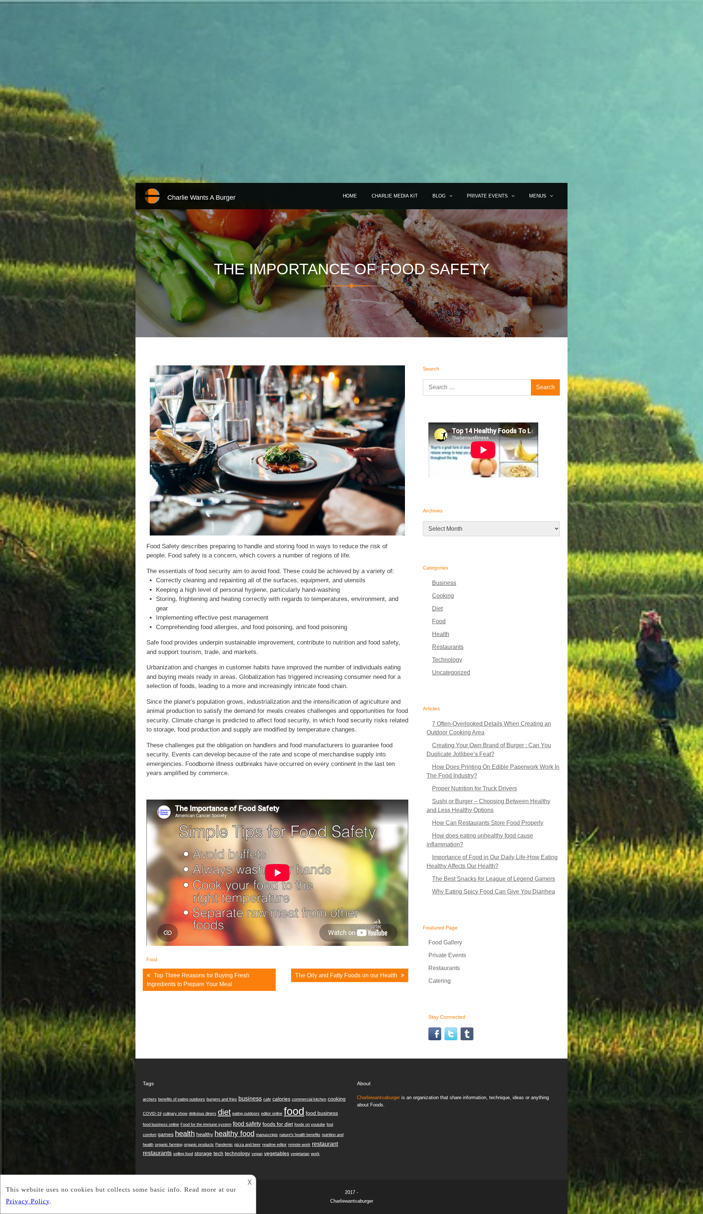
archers (150, 1099)
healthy (204, 1134)
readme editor (274, 1144)
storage (203, 1153)
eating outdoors (246, 1113)
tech (218, 1153)
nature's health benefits (299, 1134)
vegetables (276, 1153)
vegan (257, 1153)
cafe (267, 1099)
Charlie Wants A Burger (201, 197)
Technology (447, 660)
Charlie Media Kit (395, 196)
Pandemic (224, 1144)
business (250, 1098)
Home (350, 196)
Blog (439, 196)
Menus (537, 196)
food (294, 1111)
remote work (299, 1144)
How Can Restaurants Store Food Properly (487, 823)
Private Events (487, 196)
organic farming (168, 1144)
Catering (439, 981)
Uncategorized (451, 672)
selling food (183, 1153)
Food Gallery (445, 942)
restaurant (325, 1143)
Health (440, 634)
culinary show (175, 1113)
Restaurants (448, 647)
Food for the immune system (206, 1124)
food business (322, 1113)
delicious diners (202, 1113)
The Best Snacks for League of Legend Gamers (493, 879)
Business (444, 583)
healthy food (234, 1134)
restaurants (157, 1153)
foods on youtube (309, 1124)
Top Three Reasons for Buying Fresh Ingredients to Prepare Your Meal (198, 979)
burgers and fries (222, 1099)
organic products (199, 1144)
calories (281, 1099)
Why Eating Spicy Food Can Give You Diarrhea (493, 891)
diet (224, 1112)
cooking (337, 1099)
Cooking (443, 596)
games (166, 1134)
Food (151, 959)
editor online (271, 1113)
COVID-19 (152, 1113)
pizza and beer (247, 1144)
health (185, 1134)
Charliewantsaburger (378, 1097)
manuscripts (267, 1134)
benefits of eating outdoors (181, 1099)
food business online (161, 1124)
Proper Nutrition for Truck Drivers (474, 788)
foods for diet (278, 1124)
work (315, 1153)
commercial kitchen (309, 1099)
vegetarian (300, 1153)
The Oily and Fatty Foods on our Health (346, 975)
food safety (247, 1123)
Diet (437, 608)
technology (237, 1153)
